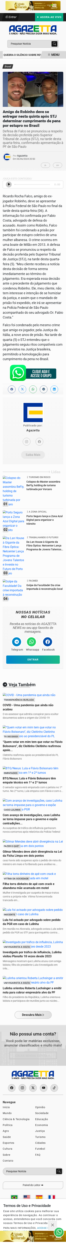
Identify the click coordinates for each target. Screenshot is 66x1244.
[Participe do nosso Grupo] (33, 374)
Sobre (6, 1154)
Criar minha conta (31, 1056)
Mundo (7, 1113)
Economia (41, 1125)
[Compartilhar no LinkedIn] (54, 389)
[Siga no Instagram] (22, 1088)
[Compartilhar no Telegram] (43, 389)
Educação (41, 1119)
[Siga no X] (33, 1088)
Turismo (40, 1137)
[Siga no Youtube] (43, 1088)
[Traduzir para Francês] (52, 1197)
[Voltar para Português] (14, 1197)
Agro (6, 1130)
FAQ (38, 1154)
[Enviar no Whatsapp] (33, 389)
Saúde (7, 1137)
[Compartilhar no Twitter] (22, 389)
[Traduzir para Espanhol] (39, 1197)
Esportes (8, 1142)
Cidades (40, 1142)
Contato (8, 1160)
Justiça (40, 1130)
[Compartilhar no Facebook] (12, 389)
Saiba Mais (33, 455)
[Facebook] (39, 442)
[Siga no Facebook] (12, 1088)
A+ (57, 165)
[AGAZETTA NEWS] (33, 29)
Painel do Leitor (32, 1185)
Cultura (7, 1148)
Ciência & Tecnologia (16, 1119)
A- (45, 165)
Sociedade (42, 1113)
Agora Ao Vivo (50, 17)
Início (6, 1107)
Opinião (40, 1107)
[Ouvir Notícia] (9, 184)
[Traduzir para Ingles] (27, 1197)
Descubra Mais (32, 1015)
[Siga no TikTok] (54, 1088)
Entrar (12, 17)
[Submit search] (54, 44)
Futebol (40, 1148)
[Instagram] (26, 442)
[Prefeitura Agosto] (33, 5)
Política (8, 1125)
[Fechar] (52, 1225)
